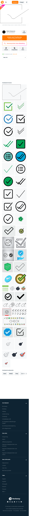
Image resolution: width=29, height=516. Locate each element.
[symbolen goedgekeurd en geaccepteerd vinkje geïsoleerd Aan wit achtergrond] (8, 407)
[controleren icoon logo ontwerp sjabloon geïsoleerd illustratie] (8, 346)
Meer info (5, 59)
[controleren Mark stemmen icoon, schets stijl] (8, 382)
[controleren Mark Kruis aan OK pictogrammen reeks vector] (14, 503)
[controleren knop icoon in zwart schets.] (14, 94)
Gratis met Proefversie (14, 37)
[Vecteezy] (2, 2)
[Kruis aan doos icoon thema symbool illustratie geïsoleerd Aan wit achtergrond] (11, 452)
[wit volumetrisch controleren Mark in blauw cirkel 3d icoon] (8, 430)
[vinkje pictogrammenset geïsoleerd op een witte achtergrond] (9, 494)
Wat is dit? (15, 54)
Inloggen (22, 2)
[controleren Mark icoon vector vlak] (8, 443)
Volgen (24, 32)
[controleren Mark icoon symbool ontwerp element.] (6, 486)
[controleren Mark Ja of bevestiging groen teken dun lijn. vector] (7, 368)
